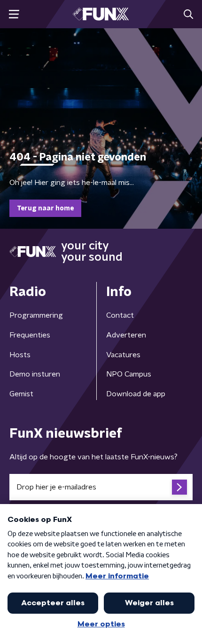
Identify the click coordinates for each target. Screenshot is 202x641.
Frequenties (29, 335)
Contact (120, 315)
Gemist (21, 394)
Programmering (36, 315)
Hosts (20, 355)
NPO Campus (128, 374)
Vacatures (123, 355)
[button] (14, 14)
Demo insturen (34, 374)
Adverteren (126, 335)
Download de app (135, 394)
